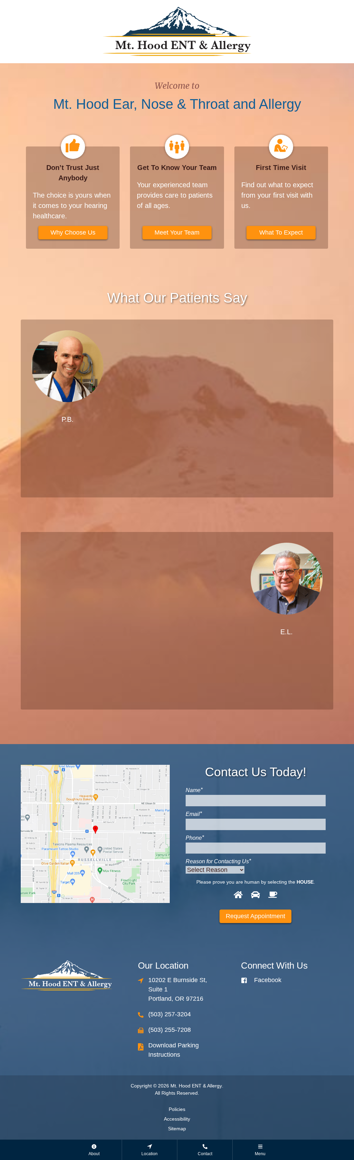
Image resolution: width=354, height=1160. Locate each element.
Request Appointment (255, 916)
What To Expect (281, 232)
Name (194, 790)
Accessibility (177, 1119)
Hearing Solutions (225, 439)
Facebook (267, 980)
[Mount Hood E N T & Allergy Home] (177, 31)
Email (194, 814)
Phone (195, 838)
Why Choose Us (72, 232)
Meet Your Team (177, 232)
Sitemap (177, 1128)
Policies (177, 1109)
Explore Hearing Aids (129, 651)
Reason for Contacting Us (218, 861)
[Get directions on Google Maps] (95, 834)
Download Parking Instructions (173, 1050)
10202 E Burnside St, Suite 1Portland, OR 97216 (177, 989)
